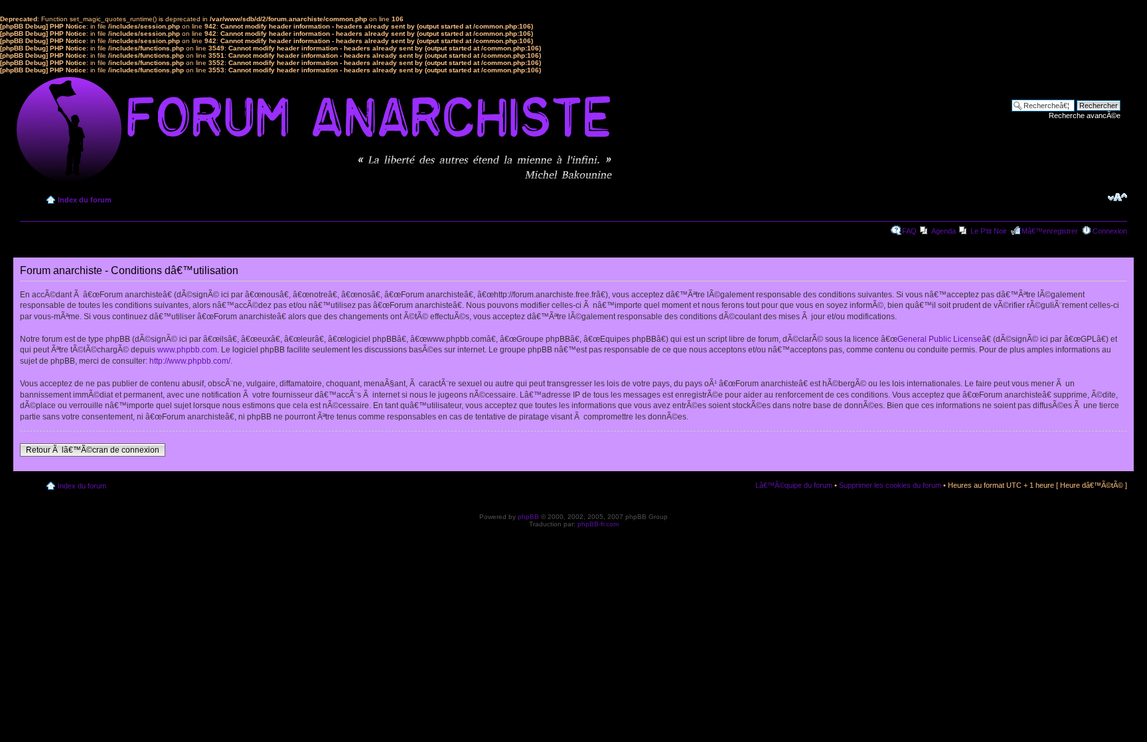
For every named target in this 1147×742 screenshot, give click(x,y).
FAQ (909, 231)
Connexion (1110, 231)
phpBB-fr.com (598, 524)
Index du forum (85, 200)
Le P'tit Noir (988, 231)
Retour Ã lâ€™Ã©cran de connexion (92, 450)
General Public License (939, 339)
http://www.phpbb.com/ (189, 361)
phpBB (528, 516)
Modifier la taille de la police (1117, 197)
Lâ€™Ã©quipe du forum (793, 485)
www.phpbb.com (187, 349)
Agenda (943, 231)
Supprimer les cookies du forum (890, 485)
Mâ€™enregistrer (1050, 231)
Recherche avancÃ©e (1084, 115)
